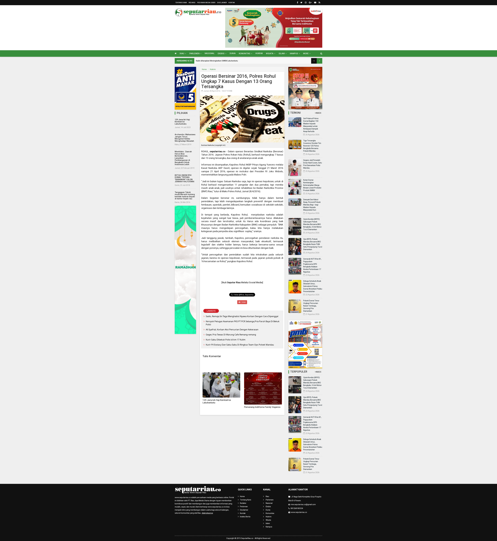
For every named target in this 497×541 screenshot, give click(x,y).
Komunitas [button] (244, 53)
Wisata (268, 520)
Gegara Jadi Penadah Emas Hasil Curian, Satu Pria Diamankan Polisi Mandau (312, 164)
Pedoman (244, 506)
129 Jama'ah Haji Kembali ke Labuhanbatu (182, 121)
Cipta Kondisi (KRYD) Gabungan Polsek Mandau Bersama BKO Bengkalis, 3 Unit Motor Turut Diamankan (312, 224)
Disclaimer (222, 2)
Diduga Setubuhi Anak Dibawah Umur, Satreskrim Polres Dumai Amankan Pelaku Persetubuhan (312, 286)
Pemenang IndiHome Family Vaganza (262, 407)
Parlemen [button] (194, 53)
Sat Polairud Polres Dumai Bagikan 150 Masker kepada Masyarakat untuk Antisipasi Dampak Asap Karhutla (311, 125)
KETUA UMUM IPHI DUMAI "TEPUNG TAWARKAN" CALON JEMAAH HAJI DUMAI (184, 178)
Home (204, 69)
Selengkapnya (207, 513)
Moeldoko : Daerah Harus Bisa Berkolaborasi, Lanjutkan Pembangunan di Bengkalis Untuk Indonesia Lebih (183, 158)
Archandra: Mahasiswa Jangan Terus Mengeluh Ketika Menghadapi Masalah (185, 137)
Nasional (210, 53)
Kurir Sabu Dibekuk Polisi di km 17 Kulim (225, 339)
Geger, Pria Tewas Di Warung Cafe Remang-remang (231, 334)
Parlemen (269, 499)
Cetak (243, 302)
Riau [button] (182, 53)
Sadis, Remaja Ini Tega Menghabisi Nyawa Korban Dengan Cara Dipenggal (242, 316)
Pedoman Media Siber (206, 2)
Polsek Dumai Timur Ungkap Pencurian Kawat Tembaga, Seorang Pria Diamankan (311, 305)
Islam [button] (282, 53)
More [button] (306, 53)
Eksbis (268, 506)
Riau (267, 496)
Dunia (233, 53)
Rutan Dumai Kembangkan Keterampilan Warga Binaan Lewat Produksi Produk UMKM (312, 185)
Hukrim (259, 53)
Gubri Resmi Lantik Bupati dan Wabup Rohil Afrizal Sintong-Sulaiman (223, 60)
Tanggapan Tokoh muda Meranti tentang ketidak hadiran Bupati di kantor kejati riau (185, 195)
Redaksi (192, 2)
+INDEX (318, 113)
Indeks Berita (245, 516)
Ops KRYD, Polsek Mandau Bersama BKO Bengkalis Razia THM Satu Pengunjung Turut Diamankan (312, 244)
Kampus (269, 526)
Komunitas (270, 513)
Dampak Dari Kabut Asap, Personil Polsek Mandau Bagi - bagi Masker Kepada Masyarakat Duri (312, 204)
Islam (268, 523)
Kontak (232, 2)
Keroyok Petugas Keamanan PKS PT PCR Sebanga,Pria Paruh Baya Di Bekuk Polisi (242, 323)
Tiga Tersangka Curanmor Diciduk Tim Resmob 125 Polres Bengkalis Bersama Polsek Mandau (312, 145)
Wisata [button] (269, 53)
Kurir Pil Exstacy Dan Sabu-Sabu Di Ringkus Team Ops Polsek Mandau (240, 344)
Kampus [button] (294, 53)
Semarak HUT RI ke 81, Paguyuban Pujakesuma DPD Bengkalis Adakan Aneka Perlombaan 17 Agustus (312, 265)
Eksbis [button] (221, 53)
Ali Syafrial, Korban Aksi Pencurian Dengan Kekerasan (232, 329)
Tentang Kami (181, 2)
